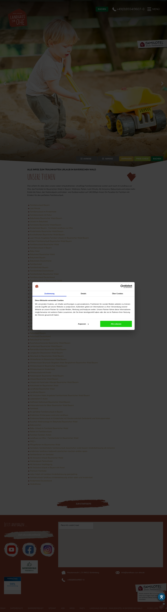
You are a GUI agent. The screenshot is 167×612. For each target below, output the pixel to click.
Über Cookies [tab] (117, 293)
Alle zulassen (116, 324)
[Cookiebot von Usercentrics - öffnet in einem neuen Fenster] (122, 286)
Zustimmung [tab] (49, 293)
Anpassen (82, 324)
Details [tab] (83, 293)
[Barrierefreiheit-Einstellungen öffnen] (161, 597)
